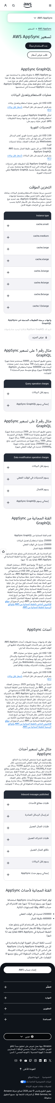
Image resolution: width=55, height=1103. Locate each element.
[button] (38, 45)
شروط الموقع (33, 1077)
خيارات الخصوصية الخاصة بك (38, 1081)
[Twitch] (30, 1061)
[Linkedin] (40, 1061)
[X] (50, 1061)
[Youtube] (25, 1061)
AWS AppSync (44, 28)
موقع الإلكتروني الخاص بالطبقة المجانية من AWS (28, 603)
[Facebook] (45, 1061)
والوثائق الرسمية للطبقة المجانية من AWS (29, 606)
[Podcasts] (21, 1061)
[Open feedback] (3, 551)
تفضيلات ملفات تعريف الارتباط (38, 1086)
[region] (27, 262)
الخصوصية (46, 1077)
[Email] (16, 1061)
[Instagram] (35, 1061)
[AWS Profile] (5, 5)
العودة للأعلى (29, 1069)
